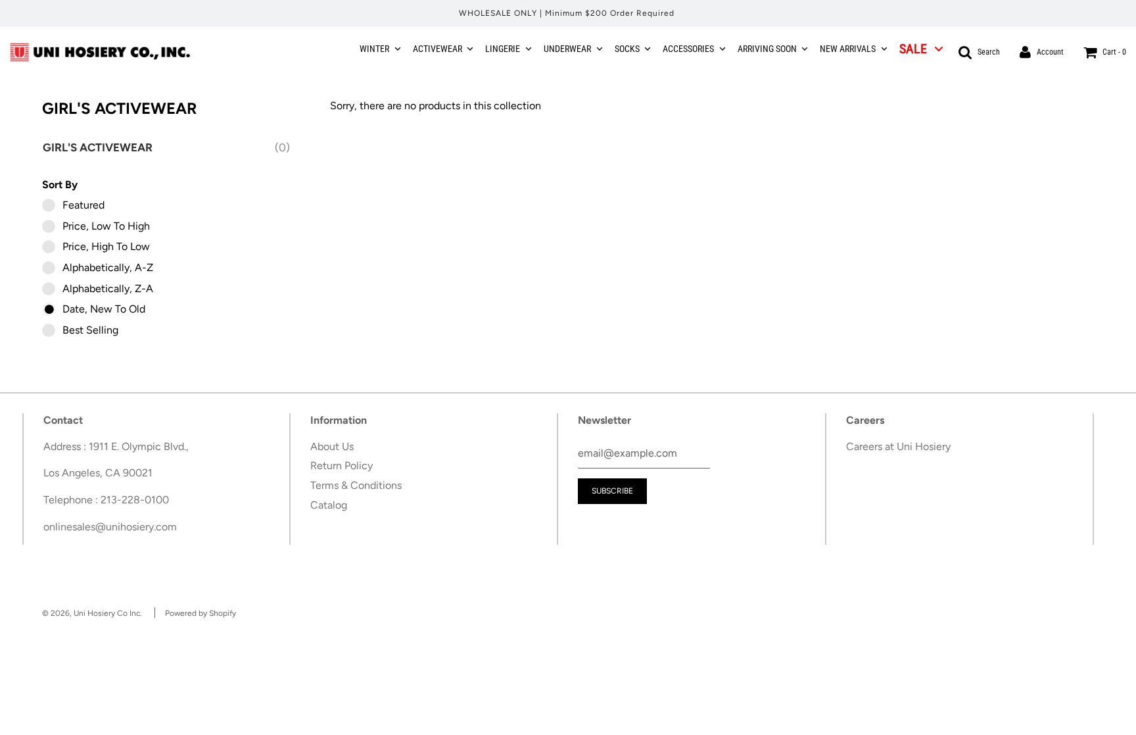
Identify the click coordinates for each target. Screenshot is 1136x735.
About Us (332, 446)
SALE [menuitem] (913, 48)
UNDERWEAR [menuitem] (567, 48)
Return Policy (341, 465)
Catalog (328, 505)
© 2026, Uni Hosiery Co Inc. (92, 613)
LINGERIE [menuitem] (502, 48)
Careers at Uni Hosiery (898, 446)
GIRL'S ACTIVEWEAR (100, 147)
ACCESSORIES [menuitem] (688, 48)
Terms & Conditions (356, 485)
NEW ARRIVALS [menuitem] (848, 48)
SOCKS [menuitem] (627, 48)
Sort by (60, 184)
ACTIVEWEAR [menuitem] (437, 48)
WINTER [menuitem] (374, 48)
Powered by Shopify (200, 613)
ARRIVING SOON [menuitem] (767, 48)
